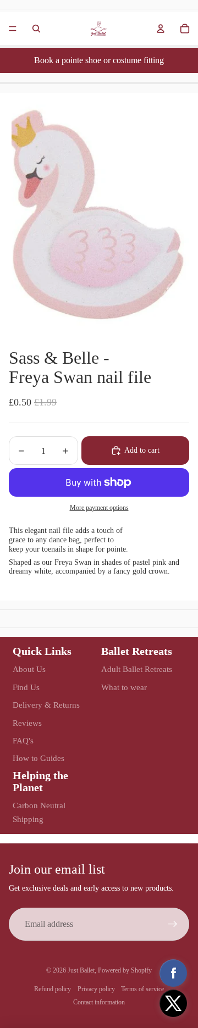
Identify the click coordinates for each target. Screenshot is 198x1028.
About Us (29, 669)
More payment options (99, 508)
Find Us (26, 687)
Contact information (99, 1002)
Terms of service (142, 989)
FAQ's (23, 740)
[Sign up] (172, 924)
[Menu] (12, 28)
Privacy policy (96, 989)
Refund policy (52, 989)
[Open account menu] (160, 28)
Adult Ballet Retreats (136, 669)
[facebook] (173, 973)
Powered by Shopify (125, 970)
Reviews (27, 723)
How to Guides (38, 758)
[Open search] (36, 28)
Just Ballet (81, 970)
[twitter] (173, 1003)
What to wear (124, 687)
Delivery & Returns (46, 705)
